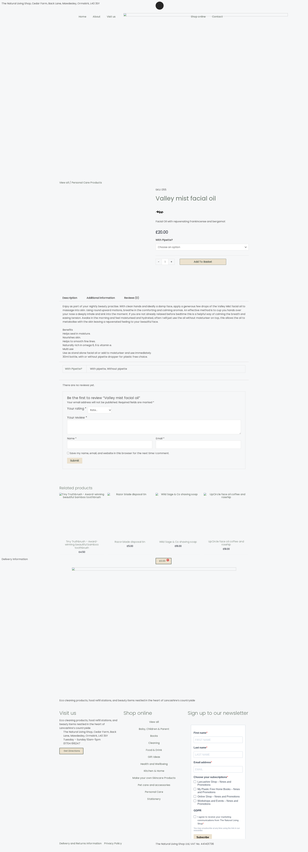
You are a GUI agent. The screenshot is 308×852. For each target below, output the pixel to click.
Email (160, 438)
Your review (77, 417)
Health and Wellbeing (154, 764)
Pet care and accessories (154, 785)
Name (72, 438)
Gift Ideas (154, 757)
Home (82, 16)
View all (64, 182)
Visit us (111, 16)
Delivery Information (15, 559)
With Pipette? (164, 240)
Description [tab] (69, 298)
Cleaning (154, 743)
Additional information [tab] (101, 298)
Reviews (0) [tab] (131, 298)
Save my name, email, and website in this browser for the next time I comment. (119, 453)
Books (154, 736)
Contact (217, 16)
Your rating (76, 409)
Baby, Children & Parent (154, 729)
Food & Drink (154, 750)
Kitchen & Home (154, 771)
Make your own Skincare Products (153, 778)
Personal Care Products (87, 182)
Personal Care (154, 792)
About (97, 16)
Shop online (198, 16)
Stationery (154, 799)
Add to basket (203, 262)
